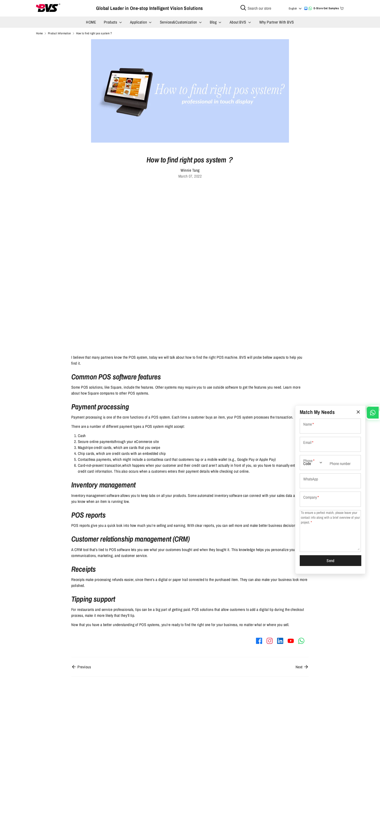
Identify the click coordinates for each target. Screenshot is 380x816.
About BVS (238, 22)
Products (111, 22)
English (293, 8)
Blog (213, 22)
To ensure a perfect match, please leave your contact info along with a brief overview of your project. (330, 517)
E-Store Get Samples (326, 8)
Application (139, 22)
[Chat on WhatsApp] (310, 8)
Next (299, 667)
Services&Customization (179, 22)
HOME (91, 22)
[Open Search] (243, 7)
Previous (84, 667)
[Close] (358, 412)
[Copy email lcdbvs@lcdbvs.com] (306, 8)
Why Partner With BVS (276, 22)
